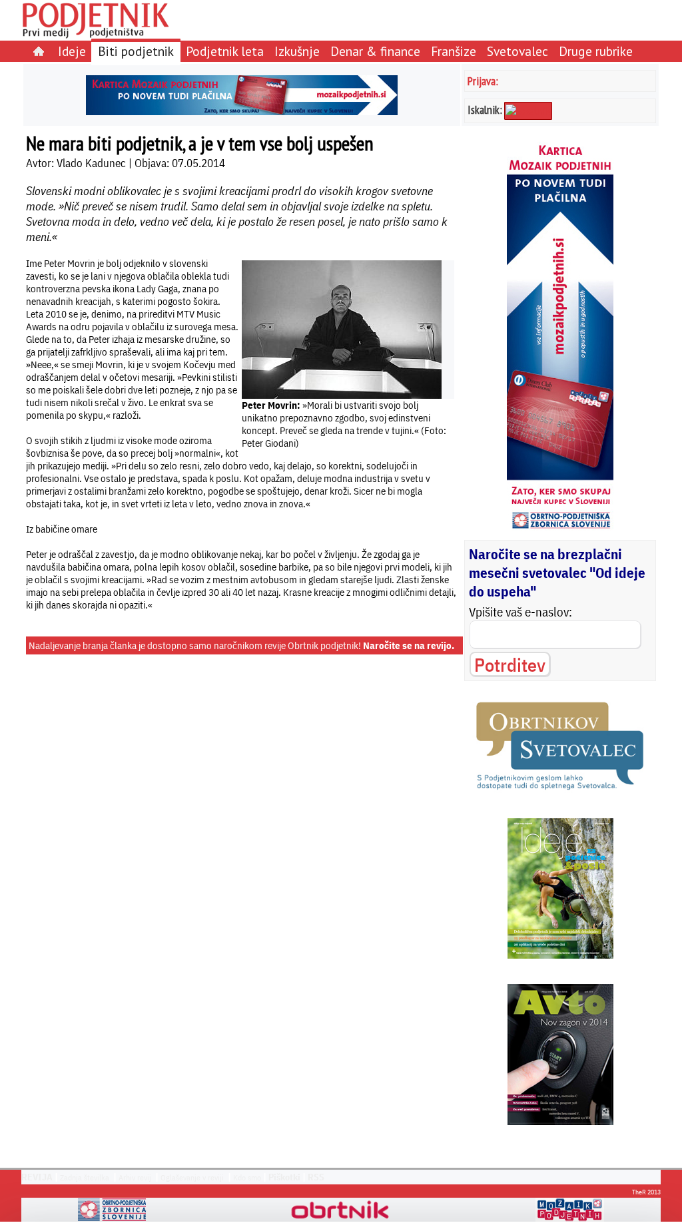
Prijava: (483, 81)
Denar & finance (375, 51)
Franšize (453, 51)
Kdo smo (247, 1177)
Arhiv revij (135, 1177)
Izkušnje (297, 51)
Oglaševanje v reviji (192, 1177)
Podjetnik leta (225, 51)
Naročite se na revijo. (408, 645)
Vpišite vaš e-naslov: (520, 612)
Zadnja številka (84, 1177)
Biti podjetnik (136, 51)
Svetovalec (517, 51)
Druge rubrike (596, 51)
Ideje (72, 51)
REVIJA (37, 1177)
